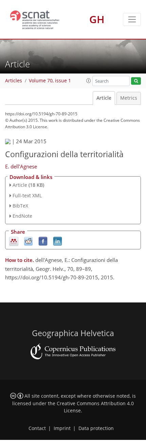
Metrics (128, 98)
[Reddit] (28, 241)
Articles (13, 81)
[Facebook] (43, 241)
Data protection (96, 428)
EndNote (22, 216)
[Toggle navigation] (132, 19)
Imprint (62, 428)
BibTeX (20, 205)
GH (97, 19)
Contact (37, 428)
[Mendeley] (13, 241)
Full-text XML (27, 195)
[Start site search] (136, 81)
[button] (88, 81)
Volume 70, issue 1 (50, 81)
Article (103, 98)
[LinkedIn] (57, 241)
